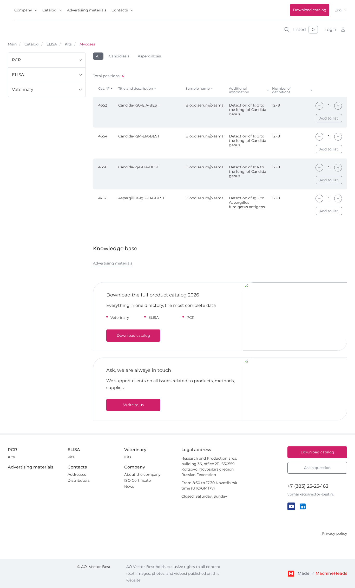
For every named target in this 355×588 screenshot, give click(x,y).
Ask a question (317, 467)
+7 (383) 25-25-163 (307, 486)
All (98, 56)
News (129, 486)
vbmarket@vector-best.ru (310, 494)
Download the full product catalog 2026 (152, 295)
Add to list (328, 118)
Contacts (119, 10)
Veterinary (22, 89)
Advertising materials (86, 10)
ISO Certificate (137, 480)
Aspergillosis (149, 56)
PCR (16, 59)
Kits (68, 44)
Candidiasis (119, 56)
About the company (142, 474)
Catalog (49, 10)
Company (23, 10)
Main (12, 44)
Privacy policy (334, 533)
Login (330, 29)
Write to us (133, 404)
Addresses (77, 474)
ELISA (52, 44)
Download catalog (309, 10)
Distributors (79, 480)
